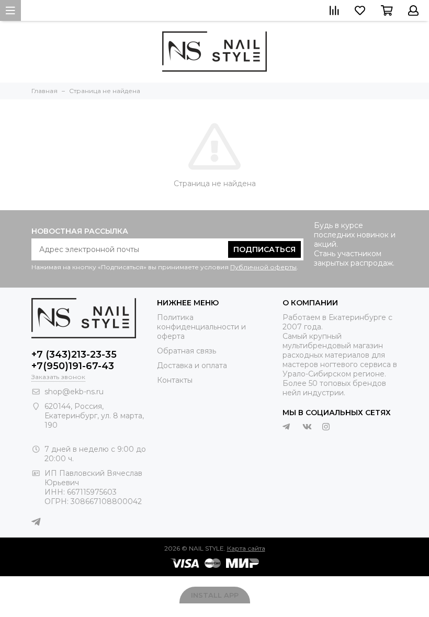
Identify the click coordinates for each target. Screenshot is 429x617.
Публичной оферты (263, 267)
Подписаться (264, 249)
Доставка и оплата (192, 365)
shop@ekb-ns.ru (74, 391)
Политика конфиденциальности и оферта (201, 327)
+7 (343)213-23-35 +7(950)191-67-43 (74, 360)
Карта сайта (246, 548)
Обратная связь (186, 351)
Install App (215, 595)
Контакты (175, 380)
